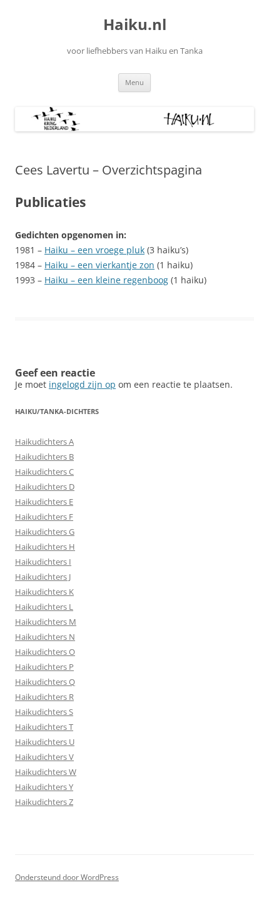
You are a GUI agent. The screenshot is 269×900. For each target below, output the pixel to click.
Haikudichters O (45, 651)
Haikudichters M (45, 621)
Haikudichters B (44, 456)
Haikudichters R (44, 696)
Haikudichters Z (44, 801)
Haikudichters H (45, 546)
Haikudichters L (44, 606)
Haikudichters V (44, 756)
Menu (134, 82)
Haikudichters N (45, 636)
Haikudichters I (43, 561)
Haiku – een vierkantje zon (99, 265)
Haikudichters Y (44, 786)
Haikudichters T (44, 726)
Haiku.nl (134, 24)
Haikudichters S (44, 711)
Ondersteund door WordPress (67, 877)
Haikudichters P (44, 666)
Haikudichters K (44, 591)
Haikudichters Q (45, 681)
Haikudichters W (45, 771)
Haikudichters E (44, 501)
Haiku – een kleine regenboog (106, 280)
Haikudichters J (43, 576)
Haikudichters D (44, 486)
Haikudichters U (44, 741)
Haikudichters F (44, 516)
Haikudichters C (44, 471)
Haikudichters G (44, 531)
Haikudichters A (44, 441)
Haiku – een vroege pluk (94, 250)
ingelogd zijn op (82, 384)
